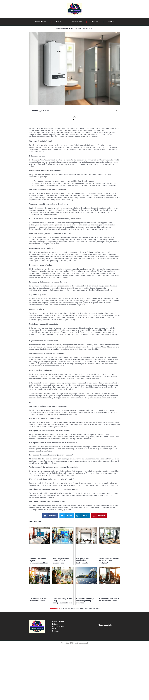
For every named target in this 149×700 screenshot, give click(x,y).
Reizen (58, 22)
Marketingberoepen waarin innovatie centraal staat (61, 561)
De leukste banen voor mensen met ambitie (38, 600)
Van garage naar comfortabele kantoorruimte (82, 561)
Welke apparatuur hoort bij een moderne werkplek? (109, 561)
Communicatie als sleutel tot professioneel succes (109, 600)
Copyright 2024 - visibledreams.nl (74, 643)
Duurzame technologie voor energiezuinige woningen (85, 601)
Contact (111, 22)
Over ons (94, 22)
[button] (116, 111)
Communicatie (76, 22)
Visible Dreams (41, 22)
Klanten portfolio (105, 625)
